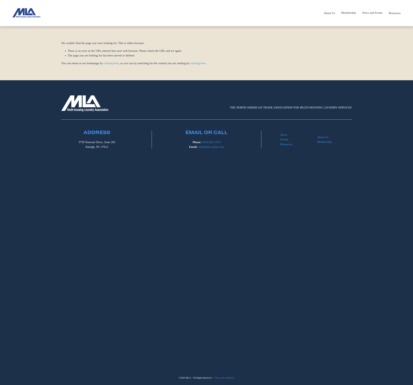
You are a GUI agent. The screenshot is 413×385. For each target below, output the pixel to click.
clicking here (111, 63)
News (283, 134)
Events (284, 139)
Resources (395, 13)
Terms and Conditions (224, 378)
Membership (324, 141)
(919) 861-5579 (211, 142)
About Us (329, 13)
